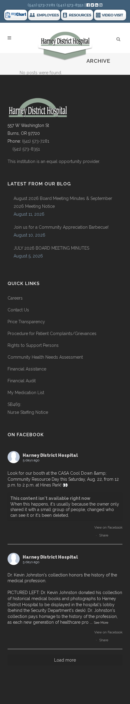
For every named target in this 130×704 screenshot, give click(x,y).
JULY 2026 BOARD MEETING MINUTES (51, 248)
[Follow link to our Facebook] (88, 5)
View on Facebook (108, 528)
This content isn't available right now (50, 498)
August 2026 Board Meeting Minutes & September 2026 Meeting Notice (63, 202)
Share (103, 535)
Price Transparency (26, 321)
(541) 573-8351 (24, 149)
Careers (15, 298)
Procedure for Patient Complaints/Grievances (52, 333)
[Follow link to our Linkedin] (97, 5)
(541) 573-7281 (35, 141)
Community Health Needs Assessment (46, 357)
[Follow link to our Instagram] (100, 5)
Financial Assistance (27, 369)
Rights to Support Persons (33, 345)
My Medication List (26, 392)
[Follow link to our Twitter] (92, 5)
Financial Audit (22, 380)
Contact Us (18, 309)
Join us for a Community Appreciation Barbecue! (61, 227)
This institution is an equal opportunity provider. (54, 161)
